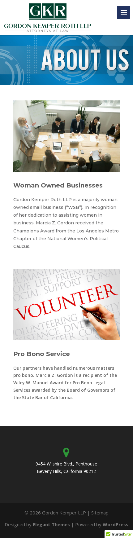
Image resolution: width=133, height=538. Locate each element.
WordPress (115, 524)
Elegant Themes (51, 524)
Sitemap (100, 512)
